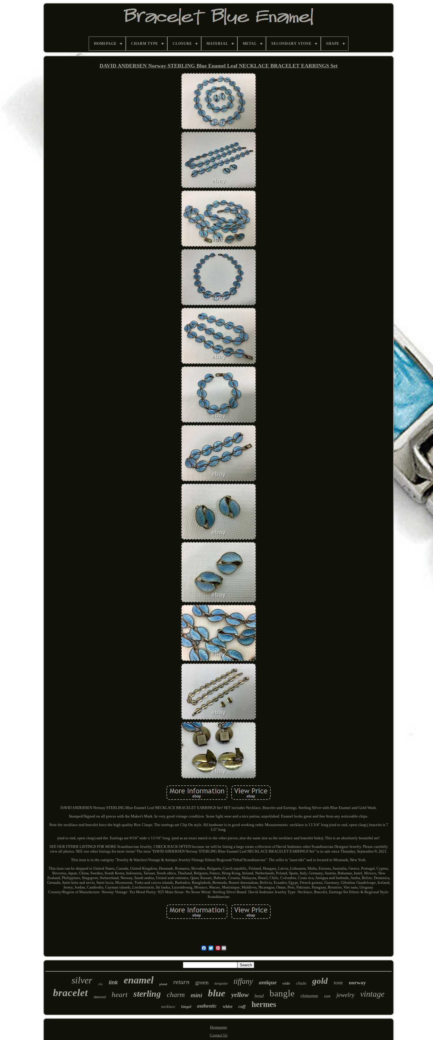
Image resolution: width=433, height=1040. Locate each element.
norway (357, 982)
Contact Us (218, 1035)
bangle (282, 993)
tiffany (243, 981)
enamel (138, 980)
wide (286, 983)
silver (82, 980)
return (181, 981)
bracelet (70, 992)
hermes (264, 1004)
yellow (240, 994)
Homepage (218, 1027)
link (113, 982)
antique (268, 982)
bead (259, 995)
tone (338, 982)
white (227, 1006)
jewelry (345, 994)
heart (120, 994)
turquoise (221, 983)
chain (301, 983)
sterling (147, 993)
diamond (100, 997)
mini (196, 995)
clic (100, 984)
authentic (207, 1006)
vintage (372, 993)
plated (163, 984)
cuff (242, 1006)
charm (176, 994)
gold (320, 980)
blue (216, 993)
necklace (168, 1006)
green (202, 982)
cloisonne (309, 995)
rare (327, 996)
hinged (186, 1007)
